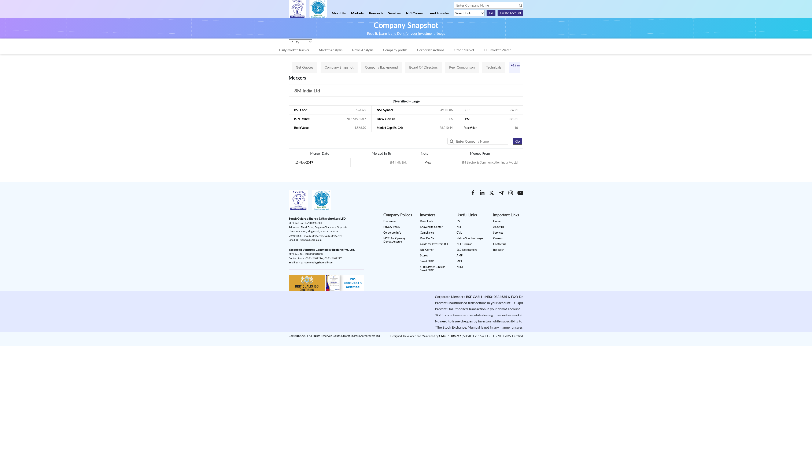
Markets (357, 13)
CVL (459, 232)
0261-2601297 (333, 258)
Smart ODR (427, 261)
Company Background (381, 67)
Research (376, 13)
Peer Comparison (462, 67)
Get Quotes (304, 67)
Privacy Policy (391, 226)
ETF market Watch (498, 50)
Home (497, 221)
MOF (460, 261)
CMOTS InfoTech (450, 336)
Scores (424, 255)
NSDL (460, 266)
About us (498, 226)
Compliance (427, 232)
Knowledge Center (431, 226)
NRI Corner (414, 13)
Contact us (499, 244)
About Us (339, 13)
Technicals (493, 67)
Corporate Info (392, 232)
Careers (498, 238)
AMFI (460, 255)
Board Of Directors (423, 67)
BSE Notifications (467, 249)
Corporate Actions (430, 50)
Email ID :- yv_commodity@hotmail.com (311, 262)
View (428, 162)
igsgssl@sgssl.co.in (311, 239)
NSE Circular (464, 244)
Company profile (395, 50)
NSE (459, 226)
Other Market (464, 50)
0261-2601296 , (315, 258)
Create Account (510, 13)
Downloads (426, 221)
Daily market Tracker (294, 50)
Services (394, 13)
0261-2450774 (333, 235)
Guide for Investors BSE (434, 244)
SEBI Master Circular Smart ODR (432, 268)
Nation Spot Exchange (470, 238)
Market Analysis (331, 50)
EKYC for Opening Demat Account (394, 240)
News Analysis (362, 50)
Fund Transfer (438, 13)
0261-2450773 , (315, 235)
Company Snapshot (339, 67)
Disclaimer (389, 221)
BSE (459, 221)
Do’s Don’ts (427, 238)
